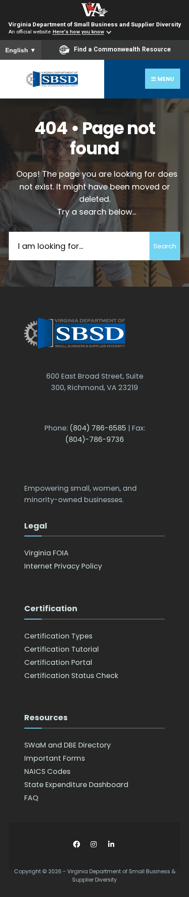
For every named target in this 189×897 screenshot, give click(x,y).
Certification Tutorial (61, 649)
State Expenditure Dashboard (76, 785)
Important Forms (54, 758)
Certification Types (58, 636)
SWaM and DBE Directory (67, 745)
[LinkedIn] (111, 844)
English (20, 50)
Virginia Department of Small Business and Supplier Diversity (94, 24)
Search (164, 246)
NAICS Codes (47, 771)
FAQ (31, 798)
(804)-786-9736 (94, 439)
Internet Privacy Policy (63, 566)
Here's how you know (78, 32)
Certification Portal (58, 662)
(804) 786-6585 (97, 428)
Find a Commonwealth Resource (122, 49)
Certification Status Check (71, 676)
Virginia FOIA (46, 553)
